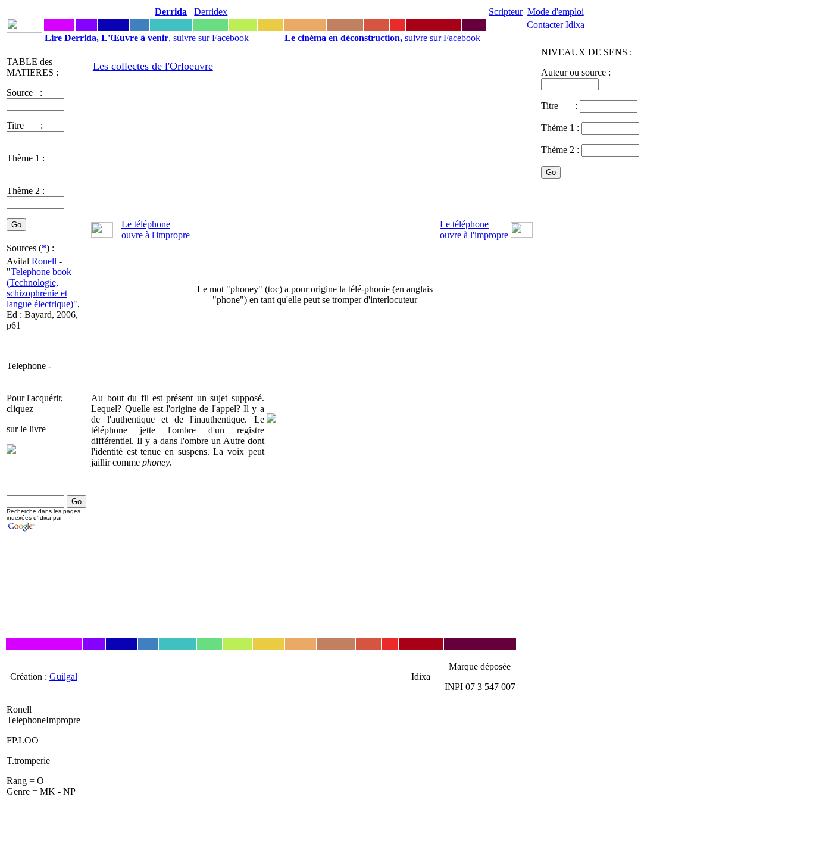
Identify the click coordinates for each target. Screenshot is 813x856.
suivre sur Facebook (382, 38)
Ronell (44, 261)
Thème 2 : (26, 191)
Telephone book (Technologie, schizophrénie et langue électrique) (40, 288)
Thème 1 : (26, 158)
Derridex (210, 12)
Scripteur (506, 12)
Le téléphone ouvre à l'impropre (155, 229)
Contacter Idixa (555, 25)
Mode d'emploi (555, 12)
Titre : (560, 106)
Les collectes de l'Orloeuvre (153, 66)
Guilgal (63, 676)
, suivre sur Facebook (147, 38)
